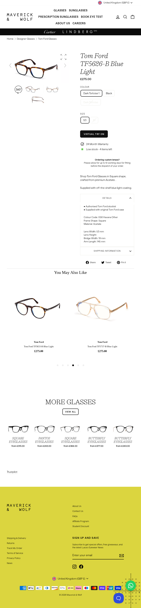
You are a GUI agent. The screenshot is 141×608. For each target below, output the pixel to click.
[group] (38, 67)
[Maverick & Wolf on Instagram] (74, 567)
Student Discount (80, 526)
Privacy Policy (13, 558)
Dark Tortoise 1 (91, 93)
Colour (84, 87)
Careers (79, 23)
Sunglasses (78, 10)
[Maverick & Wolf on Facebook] (81, 567)
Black (109, 93)
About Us (63, 23)
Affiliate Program (80, 521)
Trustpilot (12, 471)
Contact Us (77, 511)
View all (70, 412)
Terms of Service (15, 553)
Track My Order (14, 548)
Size (82, 114)
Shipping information (107, 251)
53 (84, 120)
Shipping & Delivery (16, 538)
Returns (10, 543)
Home (10, 39)
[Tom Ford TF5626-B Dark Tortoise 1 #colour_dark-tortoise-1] (33, 89)
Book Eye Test (92, 16)
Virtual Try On (94, 134)
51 (94, 120)
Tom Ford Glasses (47, 39)
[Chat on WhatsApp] (131, 585)
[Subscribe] (121, 555)
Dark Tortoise (90, 102)
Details (107, 198)
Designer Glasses (26, 39)
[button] (63, 57)
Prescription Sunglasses (58, 16)
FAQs (75, 516)
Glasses (60, 10)
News (9, 563)
